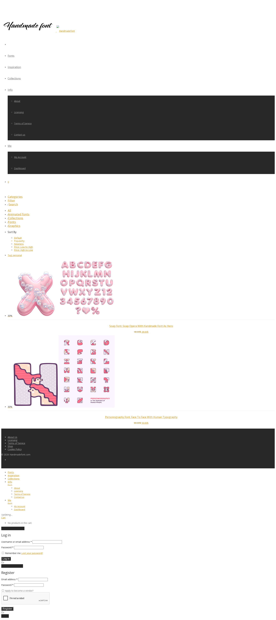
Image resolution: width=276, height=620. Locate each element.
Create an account (12, 566)
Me (10, 146)
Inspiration (14, 67)
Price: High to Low (23, 250)
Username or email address (16, 541)
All (9, 210)
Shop (10, 446)
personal (15, 255)
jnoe (17, 413)
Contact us (19, 134)
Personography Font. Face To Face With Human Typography (141, 417)
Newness (19, 243)
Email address (9, 579)
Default (18, 237)
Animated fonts (18, 214)
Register (7, 608)
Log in (6, 558)
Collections (14, 78)
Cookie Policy (15, 449)
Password (7, 547)
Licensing (19, 112)
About (17, 101)
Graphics (14, 226)
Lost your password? (32, 553)
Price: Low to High (23, 246)
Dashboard (20, 168)
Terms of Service (23, 123)
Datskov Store (22, 321)
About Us (12, 437)
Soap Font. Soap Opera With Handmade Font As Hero (141, 326)
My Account (20, 157)
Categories (15, 197)
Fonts (11, 56)
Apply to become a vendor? (18, 590)
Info (10, 90)
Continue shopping (12, 528)
